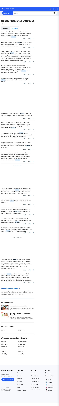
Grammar (19, 381)
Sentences (6, 13)
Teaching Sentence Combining (18, 306)
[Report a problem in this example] (33, 39)
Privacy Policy (34, 376)
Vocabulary (20, 384)
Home (2, 16)
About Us (33, 373)
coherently (21, 346)
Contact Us (48, 373)
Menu (55, 9)
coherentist (4, 346)
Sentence (7, 16)
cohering (3, 351)
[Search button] (55, 13)
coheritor (20, 351)
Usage (18, 387)
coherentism (21, 344)
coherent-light (4, 344)
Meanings (5, 28)
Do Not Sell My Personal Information (36, 388)
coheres (20, 349)
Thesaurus (19, 376)
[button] (50, 8)
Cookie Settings (35, 381)
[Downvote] (30, 39)
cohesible (20, 354)
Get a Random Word (8, 379)
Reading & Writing (21, 390)
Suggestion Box (49, 376)
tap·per (3, 330)
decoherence (21, 330)
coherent (3, 341)
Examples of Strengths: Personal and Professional (20, 314)
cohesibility (4, 354)
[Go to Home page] (7, 9)
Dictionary (19, 373)
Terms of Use (34, 384)
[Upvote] (25, 39)
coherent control (22, 341)
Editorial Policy (35, 378)
